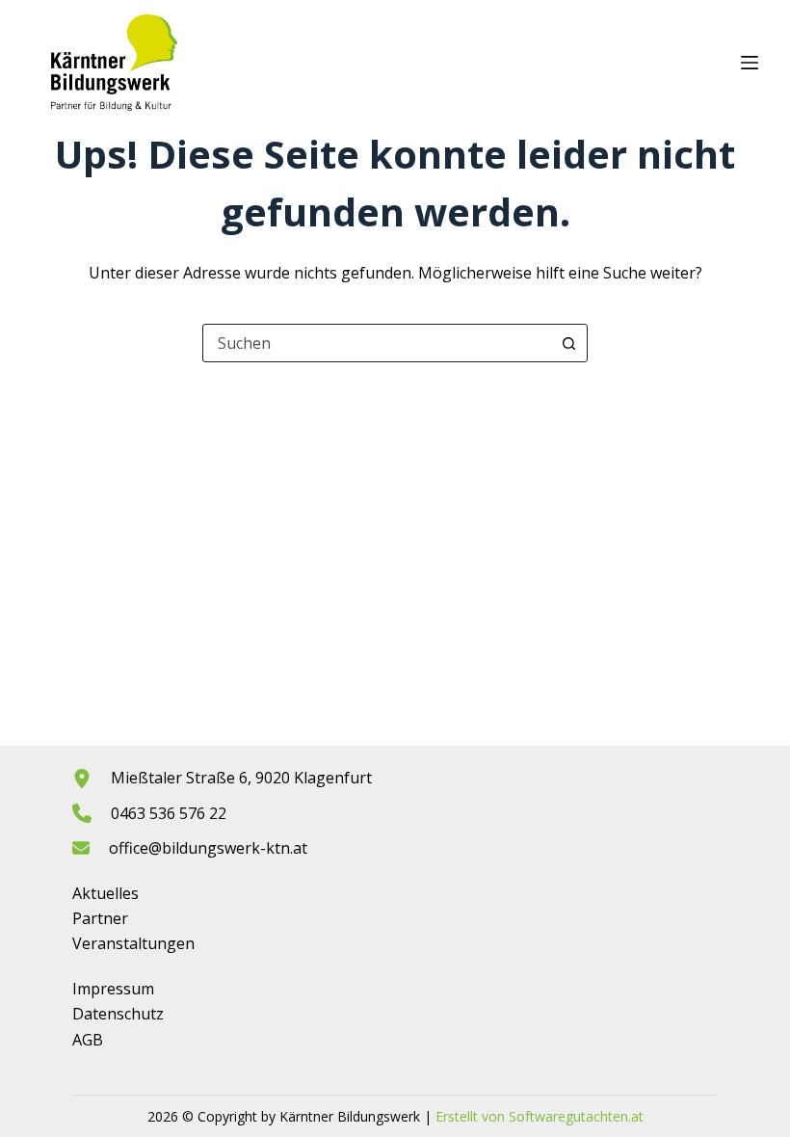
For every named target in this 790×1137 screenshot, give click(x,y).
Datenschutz (118, 1013)
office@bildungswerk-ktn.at (208, 848)
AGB (87, 1039)
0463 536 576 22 (168, 813)
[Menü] (749, 62)
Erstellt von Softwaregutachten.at (539, 1116)
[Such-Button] (568, 343)
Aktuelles (105, 893)
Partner (100, 918)
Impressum (113, 988)
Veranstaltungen (133, 943)
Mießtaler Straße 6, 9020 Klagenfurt (241, 777)
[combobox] (376, 343)
